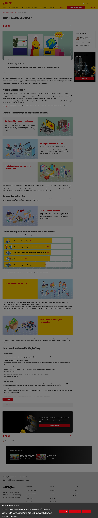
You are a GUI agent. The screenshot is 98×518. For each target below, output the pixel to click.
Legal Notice (14, 516)
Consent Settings (63, 511)
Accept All (86, 511)
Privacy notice (9, 516)
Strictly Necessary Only (75, 511)
